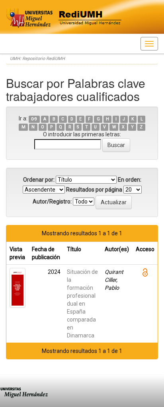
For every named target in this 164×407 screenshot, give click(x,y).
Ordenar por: (39, 179)
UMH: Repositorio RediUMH (37, 58)
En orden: (129, 179)
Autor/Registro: (52, 201)
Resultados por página (94, 189)
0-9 (34, 119)
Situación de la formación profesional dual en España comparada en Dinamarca (82, 304)
